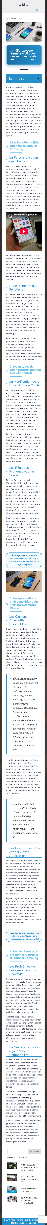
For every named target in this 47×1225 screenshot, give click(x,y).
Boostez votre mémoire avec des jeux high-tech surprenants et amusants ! (24, 936)
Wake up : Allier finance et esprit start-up (30, 1179)
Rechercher (34, 1151)
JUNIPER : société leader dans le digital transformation (29, 1167)
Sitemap (32, 1223)
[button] (37, 78)
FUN (20, 18)
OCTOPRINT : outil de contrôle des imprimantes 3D (29, 1200)
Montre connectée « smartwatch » (29, 1189)
